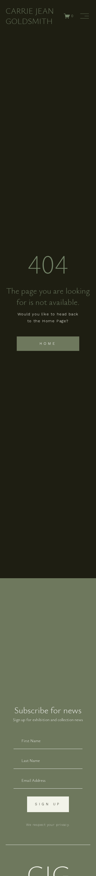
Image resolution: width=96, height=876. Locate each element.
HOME (48, 343)
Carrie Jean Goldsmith (30, 15)
